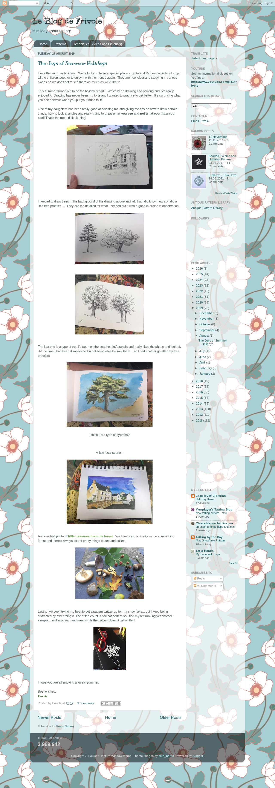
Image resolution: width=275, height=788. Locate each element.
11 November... (219, 136)
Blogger (198, 755)
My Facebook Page (208, 554)
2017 (200, 386)
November (206, 318)
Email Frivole (200, 121)
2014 (200, 403)
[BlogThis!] (107, 703)
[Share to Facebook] (115, 703)
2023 (200, 285)
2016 (200, 392)
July (202, 351)
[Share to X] (111, 703)
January (205, 373)
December (206, 313)
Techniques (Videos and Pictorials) (98, 44)
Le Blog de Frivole (66, 20)
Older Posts (171, 717)
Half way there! (205, 499)
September (207, 330)
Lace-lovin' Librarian (211, 495)
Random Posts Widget (226, 193)
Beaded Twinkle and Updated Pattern (222, 157)
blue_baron (166, 755)
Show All (233, 563)
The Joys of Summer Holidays (72, 63)
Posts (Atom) (65, 726)
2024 (200, 279)
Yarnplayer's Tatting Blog (214, 509)
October (205, 324)
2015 (200, 397)
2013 (200, 409)
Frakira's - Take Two (222, 175)
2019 (200, 308)
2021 (200, 296)
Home (42, 44)
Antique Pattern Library (207, 208)
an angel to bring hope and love (215, 526)
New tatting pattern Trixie (211, 513)
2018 (200, 381)
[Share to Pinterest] (119, 703)
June (203, 357)
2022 (200, 291)
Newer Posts (49, 717)
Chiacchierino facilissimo (214, 523)
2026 (200, 268)
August (204, 335)
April (202, 362)
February (206, 368)
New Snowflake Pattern (210, 540)
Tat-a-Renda (205, 550)
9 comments (85, 703)
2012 (200, 414)
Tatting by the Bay (209, 537)
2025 (200, 274)
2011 (199, 420)
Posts (200, 578)
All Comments (206, 585)
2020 (200, 302)
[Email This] (103, 703)
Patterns (60, 44)
